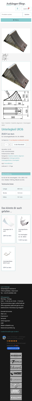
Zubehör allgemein (16, 123)
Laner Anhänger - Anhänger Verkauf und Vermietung (16, 338)
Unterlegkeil (15, 160)
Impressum (4, 316)
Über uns (3, 314)
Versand (3, 318)
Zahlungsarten (5, 321)
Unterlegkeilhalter (7, 160)
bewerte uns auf (12, 348)
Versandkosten (8, 163)
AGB (2, 323)
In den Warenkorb (19, 144)
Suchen (27, 14)
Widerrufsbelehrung (7, 325)
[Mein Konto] (17, 8)
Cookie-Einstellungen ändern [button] (10, 331)
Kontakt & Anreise (6, 311)
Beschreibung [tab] (6, 174)
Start (3, 123)
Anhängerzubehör (14, 158)
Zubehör (7, 123)
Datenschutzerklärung (8, 328)
